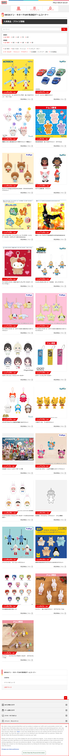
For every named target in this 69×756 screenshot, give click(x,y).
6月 (28, 37)
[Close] (66, 726)
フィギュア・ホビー (34, 48)
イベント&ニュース (9, 682)
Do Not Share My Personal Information (34, 752)
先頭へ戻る (65, 697)
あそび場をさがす (10, 705)
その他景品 (53, 52)
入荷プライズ (8, 687)
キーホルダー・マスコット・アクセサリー (16, 52)
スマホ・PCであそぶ (10, 715)
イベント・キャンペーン (11, 721)
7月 (23, 37)
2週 (28, 42)
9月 (13, 37)
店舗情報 (6, 677)
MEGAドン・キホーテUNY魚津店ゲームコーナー (20, 672)
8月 (18, 37)
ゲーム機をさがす (10, 710)
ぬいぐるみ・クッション (19, 48)
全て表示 (7, 37)
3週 (23, 42)
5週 (13, 42)
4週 (18, 42)
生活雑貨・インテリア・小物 (39, 52)
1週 (32, 42)
